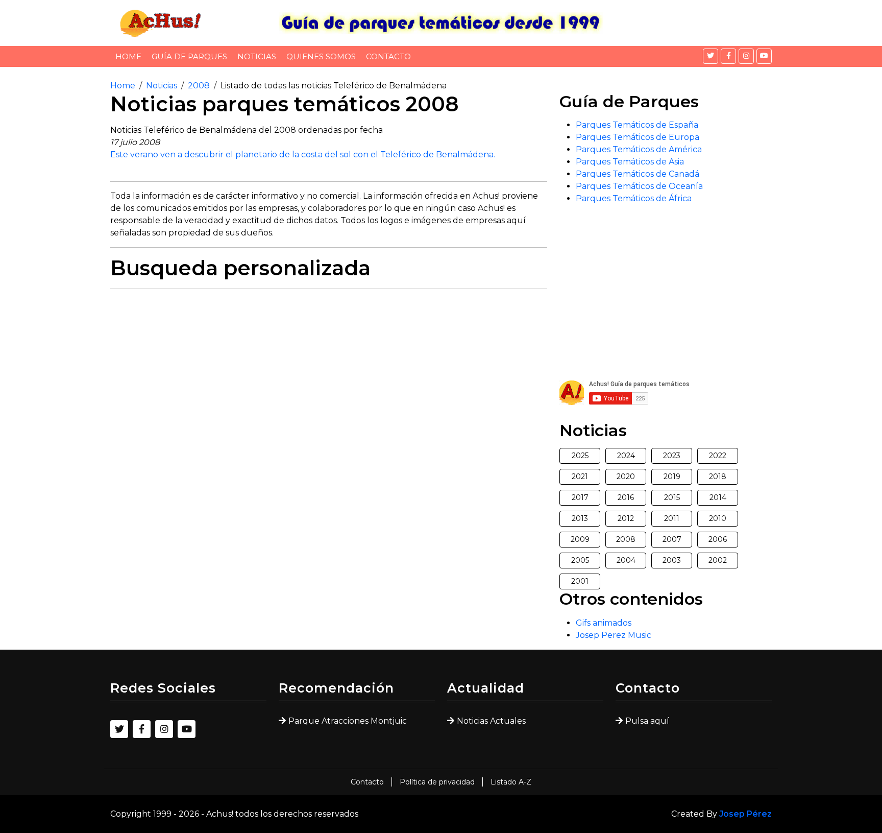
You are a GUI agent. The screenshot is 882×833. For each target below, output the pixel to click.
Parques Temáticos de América (639, 149)
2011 (671, 518)
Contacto (388, 56)
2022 (717, 455)
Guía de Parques (189, 56)
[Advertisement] (328, 368)
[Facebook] (728, 56)
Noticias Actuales (491, 721)
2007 (672, 539)
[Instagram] (746, 56)
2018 (717, 476)
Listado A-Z (511, 782)
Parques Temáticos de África (634, 198)
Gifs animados (603, 623)
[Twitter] (710, 56)
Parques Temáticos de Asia (630, 161)
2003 (672, 560)
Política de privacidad (437, 782)
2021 (580, 476)
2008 (199, 85)
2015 (672, 497)
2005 (580, 560)
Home (128, 56)
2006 (717, 539)
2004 (626, 560)
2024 (626, 455)
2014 (717, 497)
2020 (626, 476)
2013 (580, 518)
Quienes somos (321, 56)
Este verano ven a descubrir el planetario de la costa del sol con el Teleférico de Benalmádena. (302, 154)
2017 (580, 497)
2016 (626, 497)
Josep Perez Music (613, 635)
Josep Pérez (745, 814)
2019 (672, 476)
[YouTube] (764, 56)
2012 (626, 518)
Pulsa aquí (647, 721)
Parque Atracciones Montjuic (347, 721)
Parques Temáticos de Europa (637, 137)
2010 (717, 518)
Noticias (256, 56)
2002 (717, 560)
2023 (671, 455)
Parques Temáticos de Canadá (637, 174)
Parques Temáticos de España (637, 125)
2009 (580, 539)
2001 (580, 581)
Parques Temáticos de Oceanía (639, 186)
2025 (580, 455)
